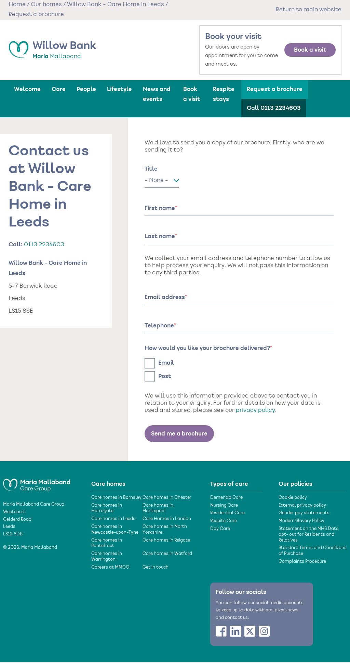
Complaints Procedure (302, 562)
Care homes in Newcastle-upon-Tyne (114, 530)
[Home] (36, 482)
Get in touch (156, 568)
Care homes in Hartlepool (158, 509)
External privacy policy (302, 506)
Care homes (108, 484)
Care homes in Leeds (113, 519)
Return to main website (308, 10)
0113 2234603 (44, 245)
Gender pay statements (304, 513)
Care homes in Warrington (106, 557)
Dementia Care (226, 498)
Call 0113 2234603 (274, 108)
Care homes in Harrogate (106, 509)
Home (17, 5)
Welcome (27, 89)
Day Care (220, 529)
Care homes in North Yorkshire (165, 530)
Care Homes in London (167, 519)
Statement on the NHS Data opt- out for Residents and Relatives (309, 535)
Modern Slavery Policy (301, 521)
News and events (157, 94)
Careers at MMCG (110, 568)
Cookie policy (293, 498)
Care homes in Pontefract (106, 543)
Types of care (229, 484)
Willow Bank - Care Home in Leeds (115, 5)
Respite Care (223, 521)
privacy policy (255, 410)
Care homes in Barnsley (116, 498)
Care (59, 89)
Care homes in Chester (167, 498)
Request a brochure (274, 89)
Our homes (46, 5)
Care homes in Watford (167, 554)
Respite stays (223, 94)
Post (164, 376)
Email (166, 363)
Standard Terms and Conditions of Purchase (313, 551)
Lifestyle (119, 89)
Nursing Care (224, 506)
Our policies (295, 484)
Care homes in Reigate (166, 540)
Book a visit (310, 50)
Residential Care (227, 513)
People (86, 89)
